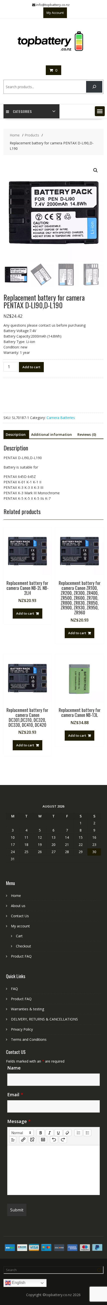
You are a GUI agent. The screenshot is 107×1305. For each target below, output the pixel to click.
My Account (55, 12)
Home (16, 895)
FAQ (14, 988)
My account (20, 926)
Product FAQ (21, 956)
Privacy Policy (22, 1029)
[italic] (50, 1132)
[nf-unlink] (32, 1139)
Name (14, 1068)
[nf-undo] (54, 1139)
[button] (100, 111)
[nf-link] (23, 1139)
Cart (19, 936)
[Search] (94, 87)
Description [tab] (16, 434)
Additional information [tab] (51, 434)
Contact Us (20, 916)
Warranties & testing (27, 1009)
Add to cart (31, 367)
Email (15, 1094)
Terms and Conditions (29, 1039)
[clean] (67, 1132)
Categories (22, 111)
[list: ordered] (78, 1132)
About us (18, 905)
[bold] (41, 1132)
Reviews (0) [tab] (86, 434)
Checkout (23, 946)
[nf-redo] (63, 1139)
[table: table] (43, 1139)
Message (19, 1121)
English (18, 1282)
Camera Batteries (61, 417)
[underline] (58, 1132)
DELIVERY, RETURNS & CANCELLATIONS (44, 1019)
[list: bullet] (87, 1132)
